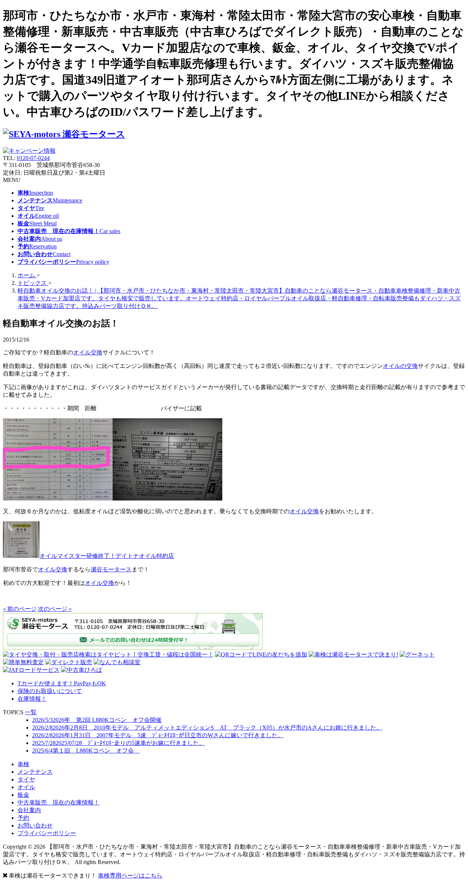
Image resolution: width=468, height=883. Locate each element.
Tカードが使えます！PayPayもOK (62, 683)
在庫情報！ (32, 699)
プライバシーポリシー (47, 833)
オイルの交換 (400, 366)
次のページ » (55, 609)
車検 (23, 764)
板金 (23, 795)
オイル (26, 787)
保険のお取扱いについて (50, 691)
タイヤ (26, 779)
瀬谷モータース (111, 569)
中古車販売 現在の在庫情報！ (58, 802)
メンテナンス (35, 772)
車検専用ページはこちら (130, 875)
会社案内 (29, 810)
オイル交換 (87, 352)
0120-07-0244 (33, 158)
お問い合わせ (35, 825)
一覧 (31, 712)
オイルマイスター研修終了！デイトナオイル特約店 (106, 556)
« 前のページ (20, 609)
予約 (23, 818)
